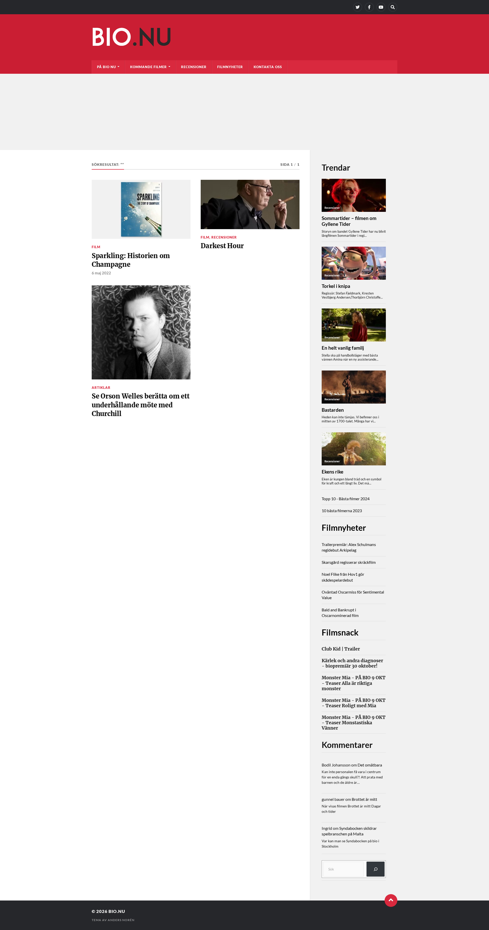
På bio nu (106, 67)
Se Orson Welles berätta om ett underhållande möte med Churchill (140, 405)
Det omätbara (370, 764)
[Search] (392, 7)
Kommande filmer (148, 67)
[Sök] (375, 869)
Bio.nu (116, 911)
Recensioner (194, 67)
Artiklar (101, 388)
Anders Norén (121, 920)
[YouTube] (381, 7)
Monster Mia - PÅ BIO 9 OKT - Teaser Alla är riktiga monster (354, 683)
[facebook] (369, 7)
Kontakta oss (268, 67)
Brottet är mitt (364, 799)
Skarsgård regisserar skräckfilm (349, 562)
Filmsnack (340, 632)
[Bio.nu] (244, 38)
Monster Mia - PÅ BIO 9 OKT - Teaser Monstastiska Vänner (354, 723)
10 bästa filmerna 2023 (342, 510)
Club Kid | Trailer (341, 649)
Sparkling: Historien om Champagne (131, 260)
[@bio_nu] (357, 7)
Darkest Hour (222, 246)
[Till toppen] (391, 900)
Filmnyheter (230, 67)
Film (96, 247)
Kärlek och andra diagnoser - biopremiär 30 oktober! (352, 663)
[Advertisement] (244, 111)
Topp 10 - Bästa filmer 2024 (346, 498)
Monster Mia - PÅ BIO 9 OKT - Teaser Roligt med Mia (354, 703)
